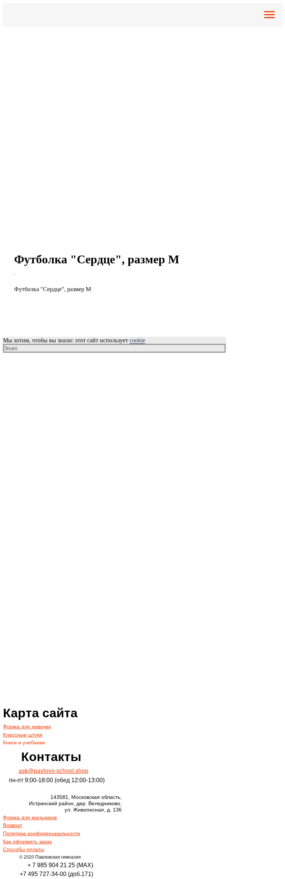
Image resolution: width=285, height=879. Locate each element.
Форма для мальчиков (30, 817)
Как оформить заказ (27, 842)
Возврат (12, 825)
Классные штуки (22, 735)
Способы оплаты (23, 849)
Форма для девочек (27, 727)
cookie (137, 340)
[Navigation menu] (269, 15)
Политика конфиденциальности (41, 833)
